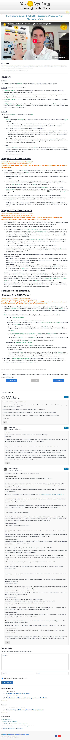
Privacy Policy (4, 734)
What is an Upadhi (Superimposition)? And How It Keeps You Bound (18, 726)
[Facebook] (56, 736)
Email (38, 673)
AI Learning (17, 734)
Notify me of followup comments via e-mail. (15, 678)
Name (4, 673)
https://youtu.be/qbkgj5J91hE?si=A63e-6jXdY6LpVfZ (51, 494)
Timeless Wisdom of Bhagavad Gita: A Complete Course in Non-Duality (26, 698)
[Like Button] (5, 422)
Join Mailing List (11, 734)
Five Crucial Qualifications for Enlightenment (12, 728)
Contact (27, 734)
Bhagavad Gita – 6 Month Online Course (18, 693)
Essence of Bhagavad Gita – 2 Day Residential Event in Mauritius (25, 710)
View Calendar (4, 700)
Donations (23, 734)
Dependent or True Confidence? (9, 721)
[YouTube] (59, 736)
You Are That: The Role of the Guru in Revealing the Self (15, 723)
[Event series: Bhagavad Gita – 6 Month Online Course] (14, 691)
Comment (5, 655)
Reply (66, 397)
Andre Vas (12, 428)
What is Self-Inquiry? (7, 719)
